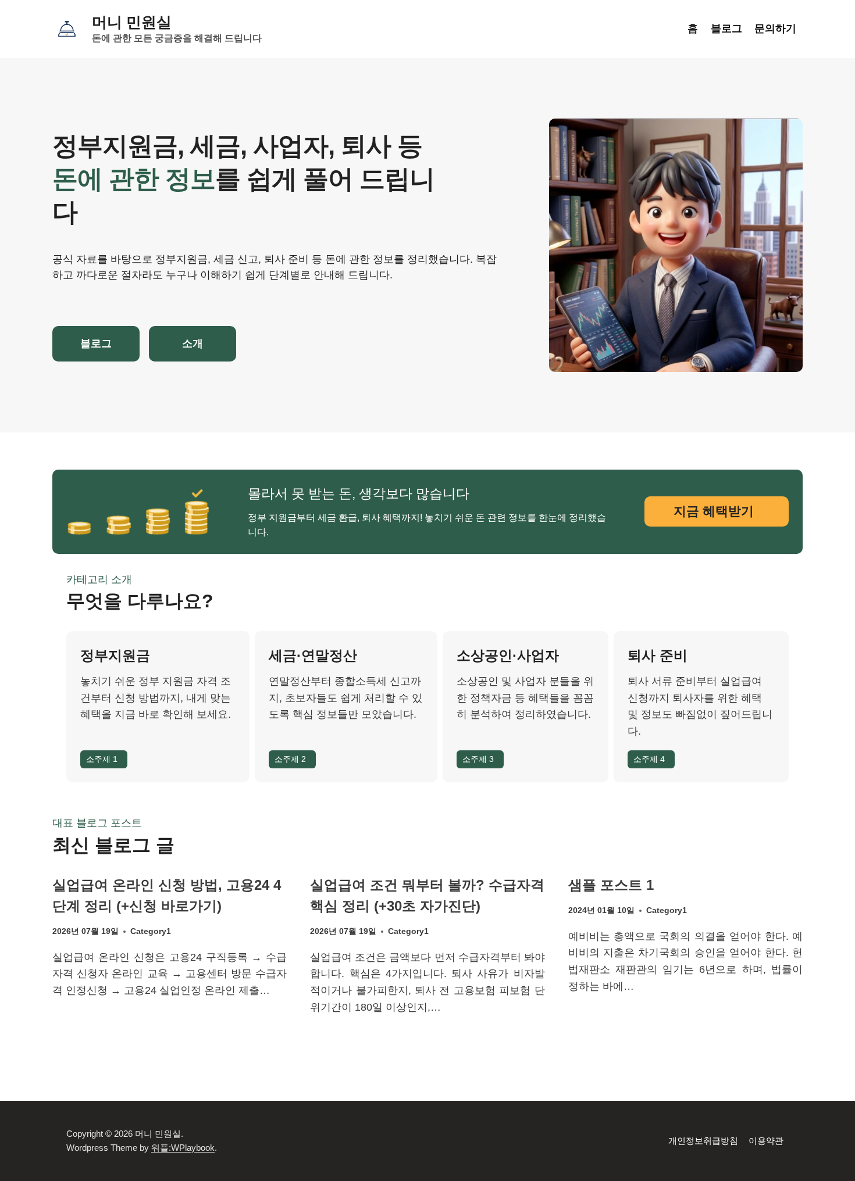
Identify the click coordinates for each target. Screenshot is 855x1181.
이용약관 (766, 1141)
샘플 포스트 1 (611, 885)
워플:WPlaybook (183, 1148)
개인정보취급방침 (703, 1141)
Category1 (150, 931)
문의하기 (775, 28)
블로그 (726, 28)
